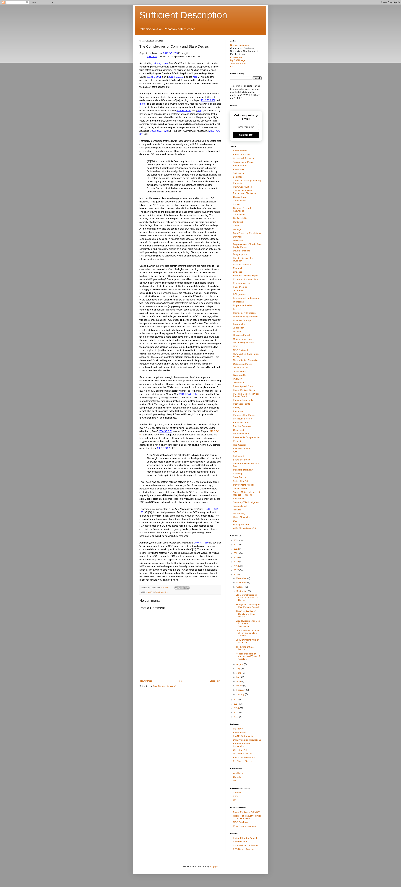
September (242, 591)
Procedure (238, 411)
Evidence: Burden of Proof (246, 279)
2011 (236, 716)
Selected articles (238, 63)
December (241, 578)
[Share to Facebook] (185, 588)
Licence (237, 331)
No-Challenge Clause (243, 342)
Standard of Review (243, 469)
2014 (236, 704)
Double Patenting (241, 250)
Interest (237, 309)
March (239, 685)
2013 (236, 708)
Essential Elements (242, 264)
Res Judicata (239, 445)
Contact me (236, 57)
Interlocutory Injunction (244, 313)
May (238, 677)
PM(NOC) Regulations (244, 736)
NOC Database (240, 822)
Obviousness (239, 371)
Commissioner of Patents (245, 845)
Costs (236, 225)
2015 (236, 699)
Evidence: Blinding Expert (245, 275)
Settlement (238, 456)
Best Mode (238, 177)
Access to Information (244, 158)
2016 (236, 574)
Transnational (240, 506)
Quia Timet (238, 430)
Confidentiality (240, 218)
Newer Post (146, 681)
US (234, 780)
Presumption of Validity (244, 400)
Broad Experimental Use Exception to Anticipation (248, 623)
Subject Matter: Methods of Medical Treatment (246, 493)
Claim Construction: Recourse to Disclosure (244, 191)
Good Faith (238, 290)
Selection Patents (241, 448)
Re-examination (241, 433)
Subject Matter (240, 488)
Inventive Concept (242, 320)
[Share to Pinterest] (188, 588)
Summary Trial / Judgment (246, 502)
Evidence (237, 272)
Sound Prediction (241, 459)
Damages (238, 229)
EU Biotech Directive (243, 761)
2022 (236, 549)
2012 (236, 712)
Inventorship (239, 324)
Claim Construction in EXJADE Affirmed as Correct (247, 597)
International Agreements (245, 316)
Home (181, 681)
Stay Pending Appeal (243, 485)
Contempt (238, 222)
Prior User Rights (241, 404)
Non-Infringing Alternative (245, 360)
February (241, 690)
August (240, 664)
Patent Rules (239, 732)
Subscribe (246, 134)
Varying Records (241, 524)
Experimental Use (242, 283)
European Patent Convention (241, 744)
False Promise (240, 287)
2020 (236, 557)
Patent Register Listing (244, 390)
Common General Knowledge (242, 209)
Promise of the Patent (244, 415)
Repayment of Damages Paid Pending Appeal (248, 605)
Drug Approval (240, 254)
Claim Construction (242, 187)
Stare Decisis (161, 592)
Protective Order (241, 422)
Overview (237, 379)
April (238, 681)
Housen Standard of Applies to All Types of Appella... (248, 656)
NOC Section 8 (240, 350)
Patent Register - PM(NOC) (246, 812)
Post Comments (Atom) (164, 686)
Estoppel (237, 268)
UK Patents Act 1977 (243, 753)
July (238, 668)
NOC (235, 346)
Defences (237, 236)
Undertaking (239, 513)
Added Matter (240, 165)
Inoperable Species (242, 305)
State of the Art (240, 481)
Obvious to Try (240, 367)
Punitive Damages (242, 426)
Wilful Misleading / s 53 (244, 528)
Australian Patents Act (244, 757)
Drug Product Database (244, 826)
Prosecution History (242, 418)
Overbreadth (239, 375)
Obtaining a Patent (242, 364)
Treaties (237, 509)
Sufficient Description (183, 15)
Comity (151, 592)
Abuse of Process (241, 154)
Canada (237, 777)
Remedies (238, 441)
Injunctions (238, 301)
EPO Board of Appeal (243, 849)
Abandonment (240, 150)
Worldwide (238, 773)
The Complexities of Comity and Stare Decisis (245, 614)
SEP (235, 452)
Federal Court (240, 841)
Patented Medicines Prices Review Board (246, 395)
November (241, 582)
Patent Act (238, 728)
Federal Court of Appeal (245, 838)
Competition (239, 214)
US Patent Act (240, 750)
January (240, 694)
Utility (235, 521)
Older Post (215, 681)
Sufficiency (238, 498)
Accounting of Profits (243, 162)
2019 (236, 561)
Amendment (239, 169)
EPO (235, 796)
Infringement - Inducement (246, 298)
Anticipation (239, 173)
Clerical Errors (240, 197)
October (240, 587)
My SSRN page (237, 60)
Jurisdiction (238, 327)
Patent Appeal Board (243, 386)
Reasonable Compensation (246, 437)
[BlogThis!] (179, 588)
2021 (236, 553)
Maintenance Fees (242, 339)
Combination (239, 200)
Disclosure (238, 240)
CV (231, 66)
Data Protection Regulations (247, 233)
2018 (236, 566)
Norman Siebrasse (239, 45)
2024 (236, 540)
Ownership (238, 382)
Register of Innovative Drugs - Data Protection (247, 817)
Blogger (214, 866)
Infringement (239, 294)
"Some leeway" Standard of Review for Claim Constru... (248, 633)
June (239, 673)
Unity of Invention (241, 517)
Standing (237, 473)
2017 (236, 570)
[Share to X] (182, 588)
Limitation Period (241, 335)
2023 (236, 544)
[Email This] (176, 588)
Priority (236, 407)
